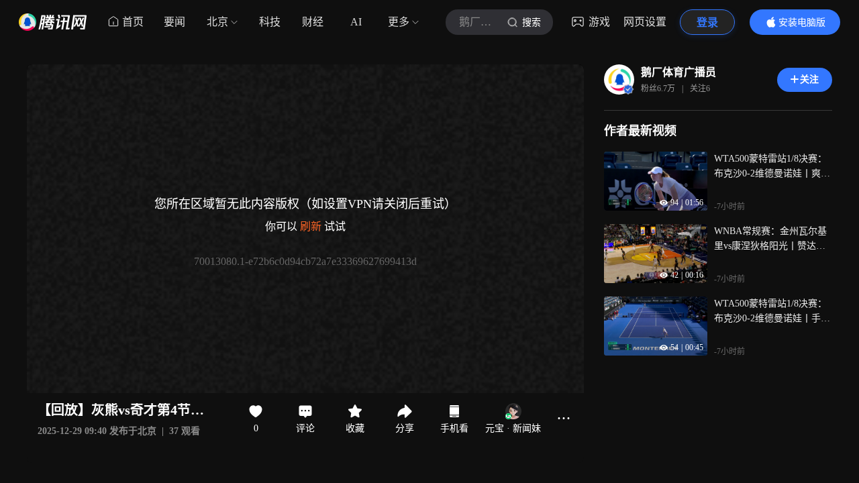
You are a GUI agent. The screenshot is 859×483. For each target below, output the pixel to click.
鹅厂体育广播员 (678, 72)
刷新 (310, 226)
